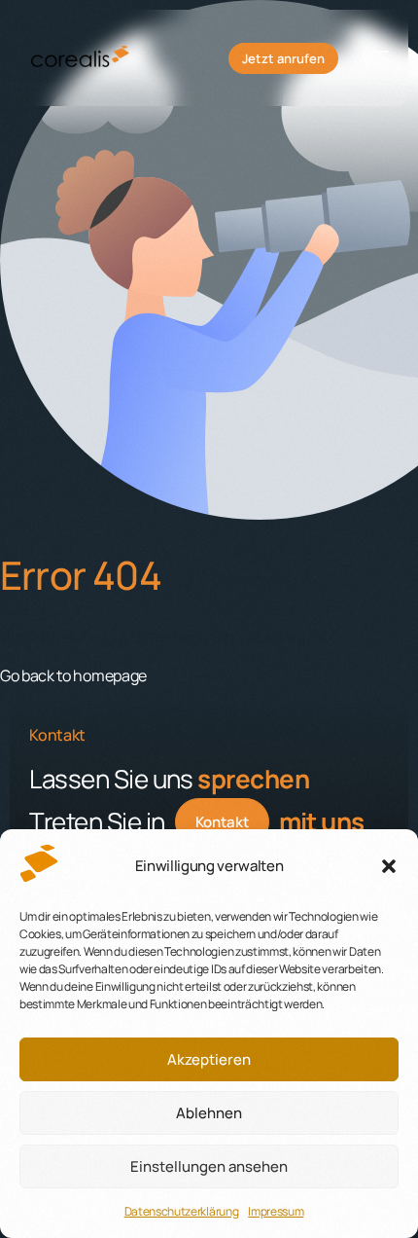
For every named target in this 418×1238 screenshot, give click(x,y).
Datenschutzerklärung (181, 1211)
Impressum (275, 1211)
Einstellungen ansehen (209, 1166)
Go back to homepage (73, 675)
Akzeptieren (209, 1059)
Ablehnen (209, 1113)
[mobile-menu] (373, 58)
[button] (389, 866)
